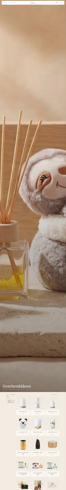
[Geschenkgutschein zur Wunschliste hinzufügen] (46, 479)
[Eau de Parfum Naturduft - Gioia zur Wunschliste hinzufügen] (32, 458)
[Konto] (58, 2)
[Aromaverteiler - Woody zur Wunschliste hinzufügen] (46, 438)
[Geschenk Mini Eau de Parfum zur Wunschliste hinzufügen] (17, 479)
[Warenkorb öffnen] (62, 2)
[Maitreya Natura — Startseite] (33, 3)
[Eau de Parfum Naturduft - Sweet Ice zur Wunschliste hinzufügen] (46, 458)
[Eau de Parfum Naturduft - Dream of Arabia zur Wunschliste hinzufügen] (17, 458)
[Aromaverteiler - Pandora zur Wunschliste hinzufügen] (32, 417)
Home (7, 394)
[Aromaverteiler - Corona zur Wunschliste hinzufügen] (46, 397)
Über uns (7, 2)
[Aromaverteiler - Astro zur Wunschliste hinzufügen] (17, 397)
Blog (9, 2)
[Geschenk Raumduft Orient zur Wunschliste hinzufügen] (32, 479)
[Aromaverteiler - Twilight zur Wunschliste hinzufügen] (32, 438)
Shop (4, 2)
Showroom (12, 2)
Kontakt (15, 2)
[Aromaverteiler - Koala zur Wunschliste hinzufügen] (17, 417)
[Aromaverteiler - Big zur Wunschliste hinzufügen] (32, 397)
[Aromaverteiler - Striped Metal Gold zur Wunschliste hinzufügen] (17, 438)
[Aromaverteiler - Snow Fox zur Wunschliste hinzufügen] (46, 417)
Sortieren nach (52, 394)
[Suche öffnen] (59, 2)
